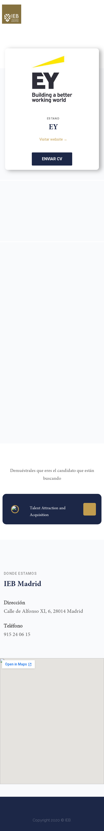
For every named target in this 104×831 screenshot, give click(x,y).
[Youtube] (80, 806)
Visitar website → (53, 139)
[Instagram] (38, 806)
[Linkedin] (89, 509)
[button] (93, 11)
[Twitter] (52, 806)
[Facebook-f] (24, 806)
